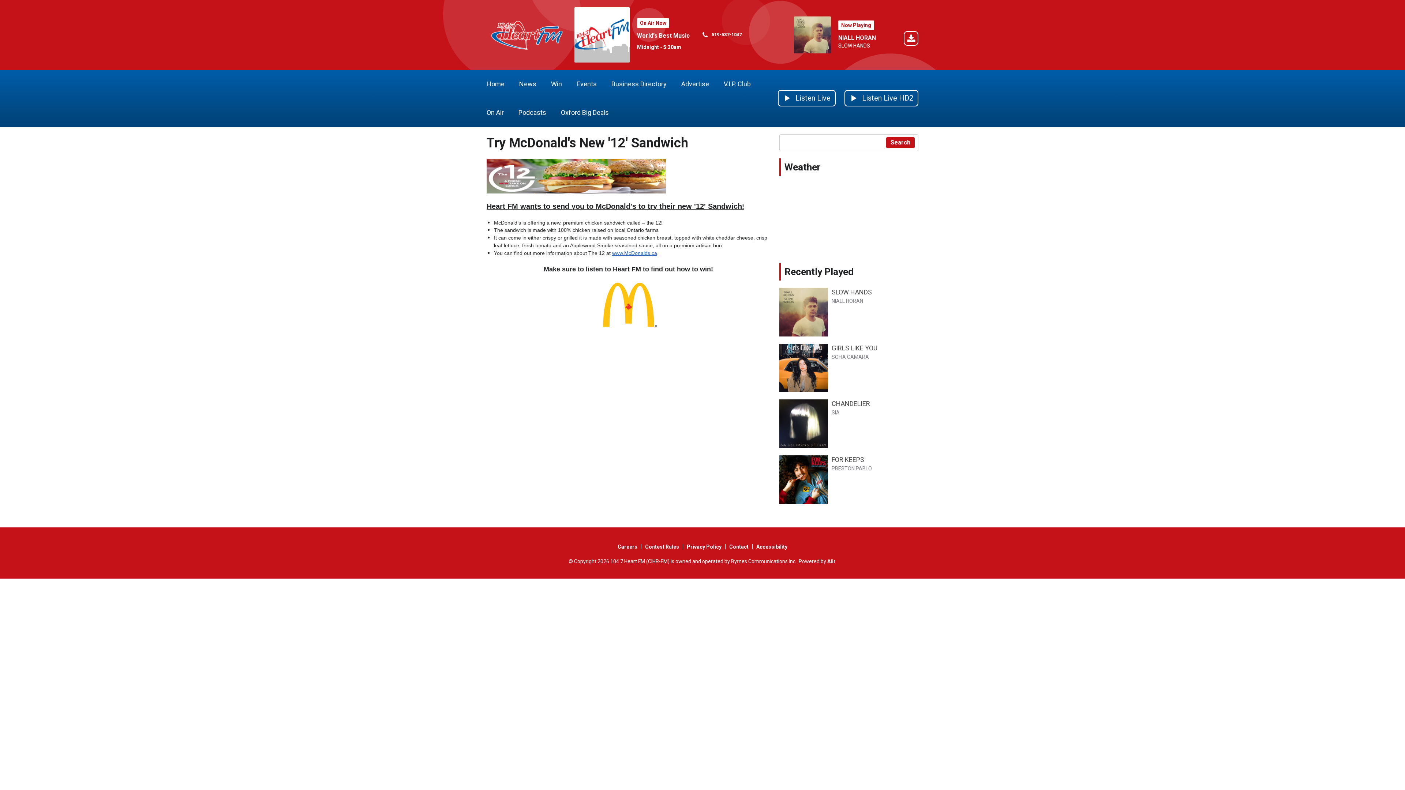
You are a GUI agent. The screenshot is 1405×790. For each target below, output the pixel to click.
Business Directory (639, 84)
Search (900, 142)
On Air (495, 112)
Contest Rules (662, 547)
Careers (627, 547)
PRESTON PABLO (852, 468)
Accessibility (771, 547)
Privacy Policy (704, 547)
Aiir (831, 561)
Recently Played (819, 271)
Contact (739, 547)
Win (556, 84)
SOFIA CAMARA (850, 357)
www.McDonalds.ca (634, 253)
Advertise (695, 84)
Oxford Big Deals (585, 112)
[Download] (911, 39)
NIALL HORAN (857, 37)
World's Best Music (663, 35)
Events (587, 84)
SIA (836, 412)
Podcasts (532, 112)
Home (496, 84)
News (527, 84)
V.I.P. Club (737, 84)
